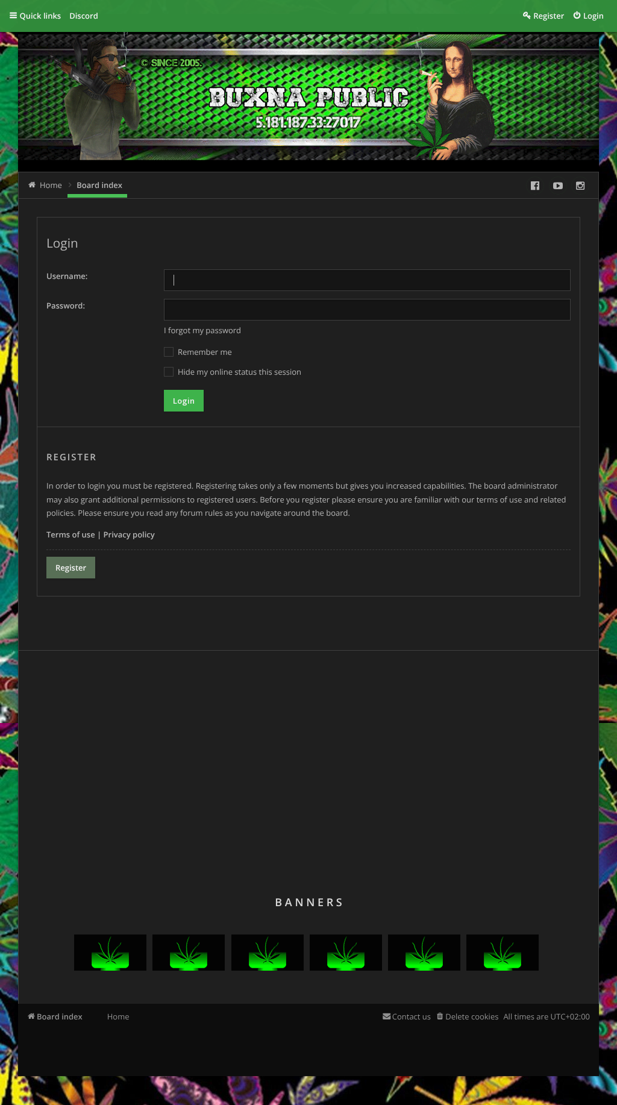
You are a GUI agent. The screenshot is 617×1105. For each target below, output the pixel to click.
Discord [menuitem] (83, 15)
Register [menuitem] (548, 15)
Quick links (40, 15)
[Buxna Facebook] (535, 186)
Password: (65, 305)
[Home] (167, 106)
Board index (60, 1016)
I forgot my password (202, 330)
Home (118, 1016)
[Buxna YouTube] (558, 186)
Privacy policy (129, 534)
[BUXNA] (110, 967)
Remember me (204, 351)
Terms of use (70, 534)
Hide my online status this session (238, 371)
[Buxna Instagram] (580, 186)
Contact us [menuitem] (411, 1016)
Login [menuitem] (593, 15)
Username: (66, 276)
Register (70, 567)
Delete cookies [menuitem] (471, 1016)
